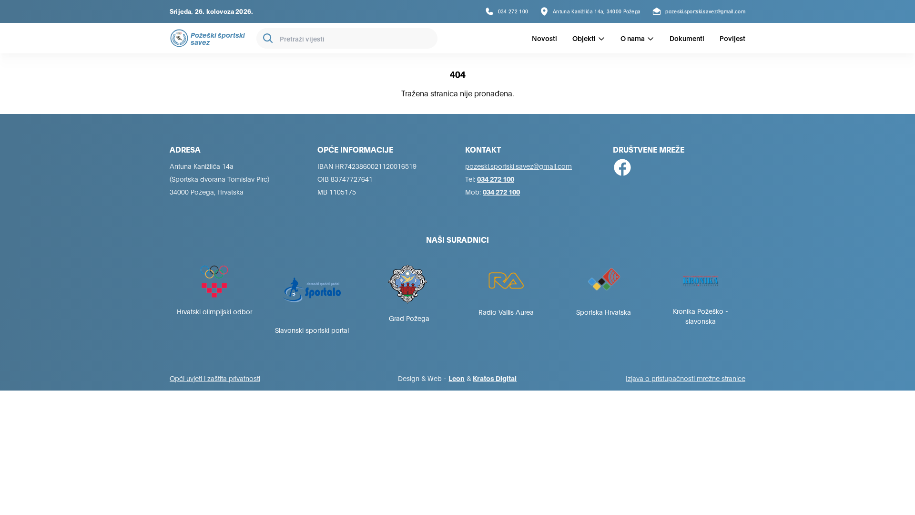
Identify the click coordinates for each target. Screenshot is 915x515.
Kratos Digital (495, 377)
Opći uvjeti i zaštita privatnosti (215, 377)
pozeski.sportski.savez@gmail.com (518, 165)
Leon (456, 377)
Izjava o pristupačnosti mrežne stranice (685, 377)
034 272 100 (495, 178)
